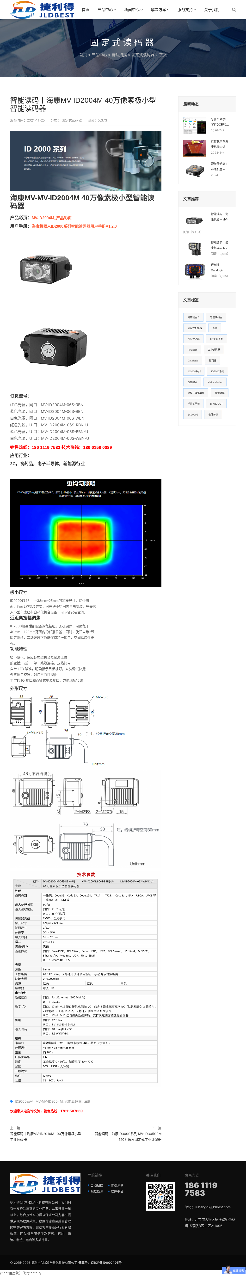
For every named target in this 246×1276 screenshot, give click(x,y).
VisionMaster (215, 382)
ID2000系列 (24, 1101)
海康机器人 (194, 317)
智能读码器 (73, 1101)
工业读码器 (214, 349)
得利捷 (212, 360)
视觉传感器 (194, 338)
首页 (85, 9)
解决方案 (158, 9)
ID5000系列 (217, 371)
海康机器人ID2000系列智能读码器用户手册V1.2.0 (74, 226)
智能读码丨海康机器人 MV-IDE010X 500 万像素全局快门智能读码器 (219, 246)
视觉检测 (97, 1191)
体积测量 (117, 1185)
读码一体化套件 (196, 392)
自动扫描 (119, 54)
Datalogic (193, 360)
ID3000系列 (194, 371)
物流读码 (220, 392)
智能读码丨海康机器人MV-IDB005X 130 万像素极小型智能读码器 (219, 217)
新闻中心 (132, 9)
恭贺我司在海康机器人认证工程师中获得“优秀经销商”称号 (220, 145)
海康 (87, 1101)
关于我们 (212, 9)
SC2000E (193, 414)
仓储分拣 (213, 414)
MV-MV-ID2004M (49, 1101)
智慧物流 (192, 382)
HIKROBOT (216, 403)
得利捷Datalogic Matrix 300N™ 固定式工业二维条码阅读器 (220, 268)
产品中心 (105, 9)
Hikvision (192, 349)
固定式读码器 (142, 54)
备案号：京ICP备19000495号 (100, 1262)
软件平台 (117, 1191)
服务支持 (185, 9)
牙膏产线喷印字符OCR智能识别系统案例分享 (220, 122)
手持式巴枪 (194, 403)
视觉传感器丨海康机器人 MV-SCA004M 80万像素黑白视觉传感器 (220, 167)
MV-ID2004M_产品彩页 (52, 218)
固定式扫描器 (195, 328)
